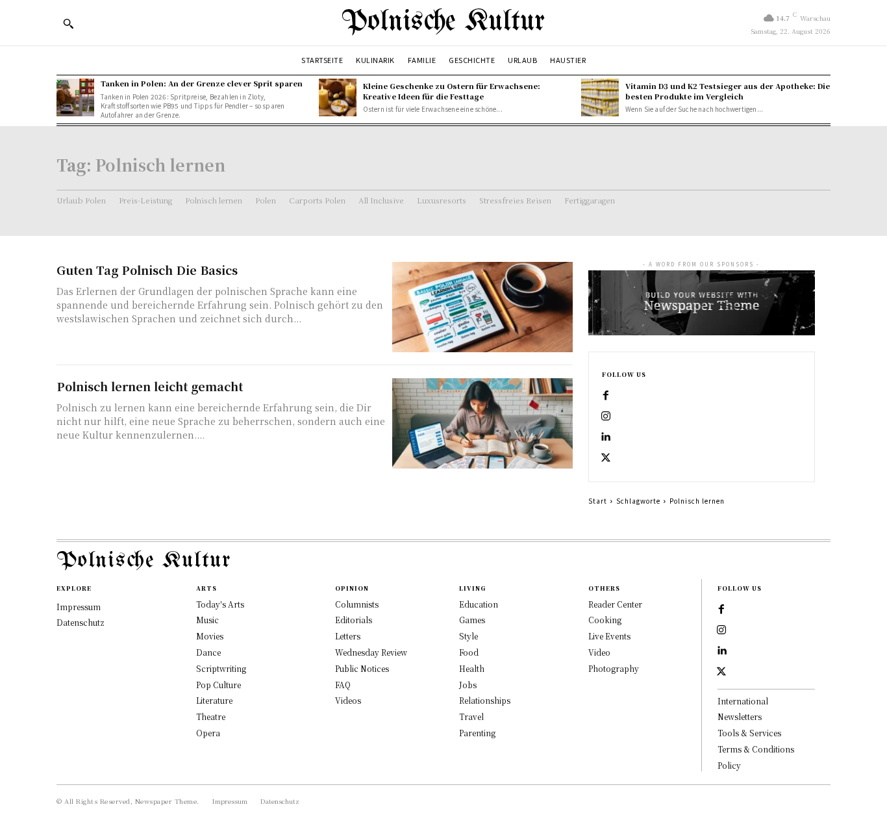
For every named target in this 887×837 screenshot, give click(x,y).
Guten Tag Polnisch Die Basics (147, 269)
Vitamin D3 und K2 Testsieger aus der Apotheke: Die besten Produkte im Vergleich (727, 91)
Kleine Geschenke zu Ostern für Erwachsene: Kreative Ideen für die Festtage (451, 91)
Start (597, 501)
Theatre (210, 716)
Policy (729, 765)
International (743, 700)
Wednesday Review (371, 652)
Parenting (477, 732)
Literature (214, 700)
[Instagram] (605, 416)
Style (468, 635)
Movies (209, 635)
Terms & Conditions (756, 748)
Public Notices (362, 668)
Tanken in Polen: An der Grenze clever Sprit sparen (202, 83)
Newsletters (740, 716)
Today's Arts (220, 604)
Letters (347, 635)
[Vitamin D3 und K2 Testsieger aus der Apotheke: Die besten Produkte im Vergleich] (600, 97)
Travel (471, 716)
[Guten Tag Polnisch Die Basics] (482, 307)
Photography (613, 668)
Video (599, 652)
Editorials (353, 619)
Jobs (468, 684)
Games (472, 619)
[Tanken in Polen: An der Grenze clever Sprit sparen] (75, 97)
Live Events (609, 635)
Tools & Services (749, 732)
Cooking (604, 619)
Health (471, 668)
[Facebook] (605, 395)
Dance (208, 652)
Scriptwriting (221, 668)
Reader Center (615, 604)
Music (207, 619)
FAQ (343, 684)
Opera (208, 732)
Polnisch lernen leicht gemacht (149, 386)
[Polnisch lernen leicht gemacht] (482, 423)
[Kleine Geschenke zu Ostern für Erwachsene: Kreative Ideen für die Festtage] (337, 97)
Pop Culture (218, 684)
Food (469, 652)
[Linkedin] (605, 437)
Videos (348, 700)
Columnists (357, 604)
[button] (68, 23)
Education (478, 604)
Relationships (484, 700)
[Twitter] (605, 458)
